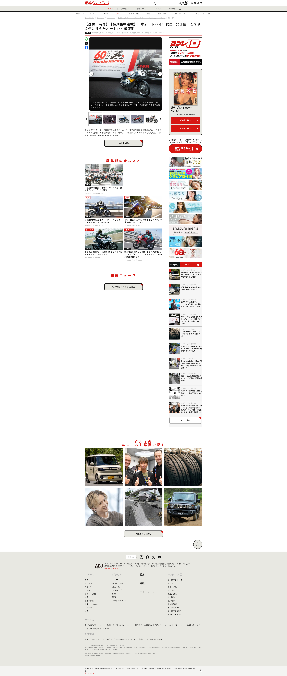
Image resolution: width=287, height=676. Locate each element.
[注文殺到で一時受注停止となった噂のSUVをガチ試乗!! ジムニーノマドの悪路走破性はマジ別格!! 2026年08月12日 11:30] (183, 507)
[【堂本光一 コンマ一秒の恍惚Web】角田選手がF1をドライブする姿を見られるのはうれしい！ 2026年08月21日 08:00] (104, 507)
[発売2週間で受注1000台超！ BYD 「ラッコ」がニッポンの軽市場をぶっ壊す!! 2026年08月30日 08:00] (104, 467)
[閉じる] (201, 671)
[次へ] (160, 74)
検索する (180, 3)
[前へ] (91, 74)
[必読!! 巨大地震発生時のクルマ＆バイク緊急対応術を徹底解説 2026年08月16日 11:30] (144, 507)
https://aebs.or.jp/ (111, 568)
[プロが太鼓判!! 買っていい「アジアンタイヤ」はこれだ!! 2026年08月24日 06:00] (183, 467)
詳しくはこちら (90, 673)
